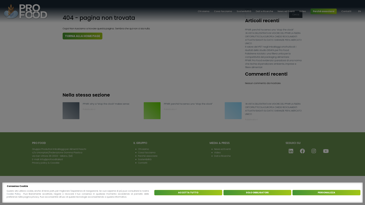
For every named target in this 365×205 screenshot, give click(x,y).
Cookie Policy (14, 193)
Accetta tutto (188, 192)
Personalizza (326, 192)
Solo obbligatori (257, 192)
